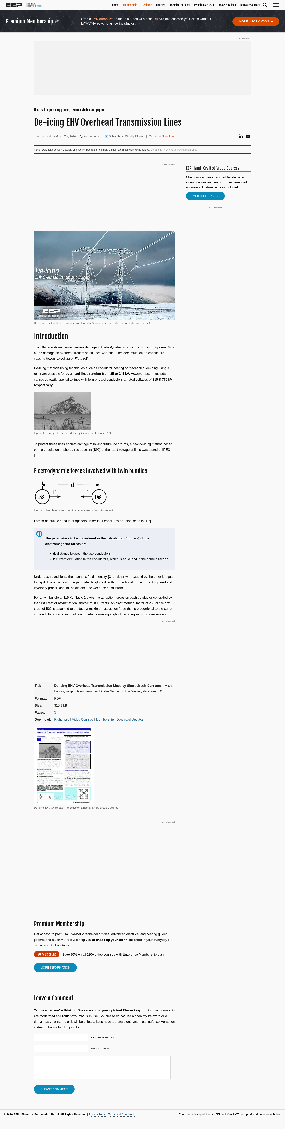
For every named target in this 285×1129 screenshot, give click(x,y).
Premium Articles (204, 5)
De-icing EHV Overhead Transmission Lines (108, 122)
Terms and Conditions (121, 1114)
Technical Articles (180, 5)
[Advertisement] (142, 68)
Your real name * (102, 1037)
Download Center (51, 149)
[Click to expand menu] (276, 5)
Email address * (101, 1048)
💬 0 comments (90, 136)
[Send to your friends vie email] (248, 136)
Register (147, 5)
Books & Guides (227, 5)
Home (115, 5)
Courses (160, 5)
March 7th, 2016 (66, 136)
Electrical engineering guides (133, 149)
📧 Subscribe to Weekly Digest (124, 136)
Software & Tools (250, 5)
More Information (256, 21)
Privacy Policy (97, 1114)
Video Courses (82, 719)
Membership (130, 5)
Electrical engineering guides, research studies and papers (69, 110)
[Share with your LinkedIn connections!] (241, 136)
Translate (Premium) (162, 136)
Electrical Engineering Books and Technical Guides (89, 149)
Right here (61, 719)
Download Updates (130, 719)
